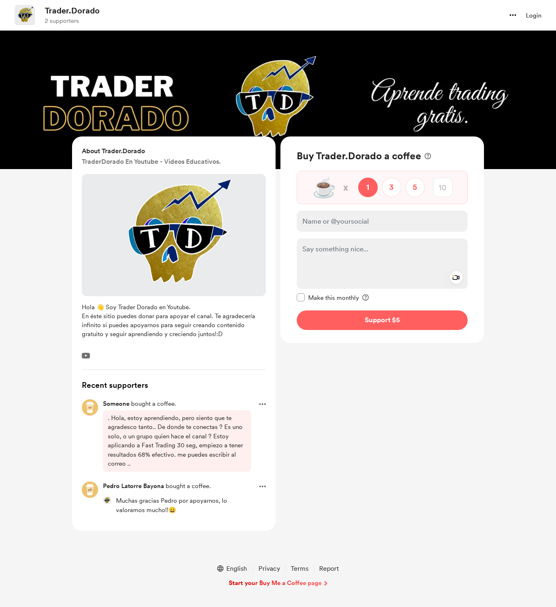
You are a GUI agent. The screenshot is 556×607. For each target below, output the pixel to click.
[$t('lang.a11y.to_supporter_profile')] (107, 500)
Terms (300, 568)
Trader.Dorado (72, 10)
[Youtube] (86, 356)
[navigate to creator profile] (25, 15)
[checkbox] (328, 297)
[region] (382, 239)
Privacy (269, 568)
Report (329, 568)
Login (533, 15)
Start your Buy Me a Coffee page (275, 583)
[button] (512, 15)
